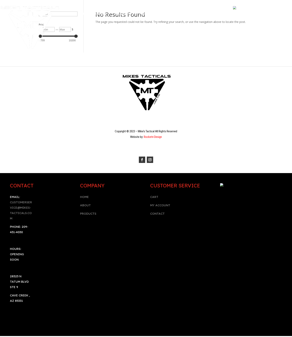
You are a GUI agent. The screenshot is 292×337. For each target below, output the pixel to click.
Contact (193, 14)
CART (154, 197)
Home (83, 14)
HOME (84, 197)
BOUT (86, 205)
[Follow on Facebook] (142, 160)
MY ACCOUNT (160, 205)
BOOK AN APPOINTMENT (146, 20)
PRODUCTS (88, 213)
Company (99, 14)
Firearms (146, 14)
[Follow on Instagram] (150, 160)
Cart (210, 14)
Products (123, 14)
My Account (172, 14)
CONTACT (157, 213)
